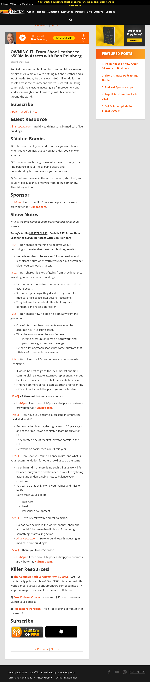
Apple (14, 111)
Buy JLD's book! (64, 38)
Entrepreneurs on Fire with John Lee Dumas (13, 10)
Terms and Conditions (20, 677)
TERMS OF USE (25, 3)
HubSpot (16, 202)
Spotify (25, 111)
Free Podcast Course (27, 597)
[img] (83, 39)
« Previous (41, 25)
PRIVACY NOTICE (8, 3)
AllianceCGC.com (21, 126)
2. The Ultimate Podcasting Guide (120, 78)
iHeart (35, 111)
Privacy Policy (44, 677)
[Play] (23, 37)
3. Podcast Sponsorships (117, 87)
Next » (55, 25)
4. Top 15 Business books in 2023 (120, 97)
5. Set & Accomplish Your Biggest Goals (118, 108)
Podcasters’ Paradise (27, 608)
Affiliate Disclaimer (66, 677)
